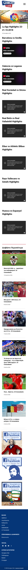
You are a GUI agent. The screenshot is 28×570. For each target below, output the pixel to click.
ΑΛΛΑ (3, 525)
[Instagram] (5, 546)
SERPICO (4, 518)
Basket (3, 558)
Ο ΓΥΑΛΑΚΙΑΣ (5, 530)
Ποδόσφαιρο (5, 555)
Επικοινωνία (5, 537)
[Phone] (11, 546)
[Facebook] (3, 546)
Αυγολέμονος (5, 520)
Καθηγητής (5, 523)
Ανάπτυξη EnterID (19, 568)
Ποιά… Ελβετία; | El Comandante (14, 392)
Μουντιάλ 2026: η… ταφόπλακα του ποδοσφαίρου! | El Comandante (13, 270)
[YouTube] (8, 546)
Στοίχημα (4, 560)
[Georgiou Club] (8, 4)
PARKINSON (5, 527)
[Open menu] (24, 4)
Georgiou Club (5, 553)
